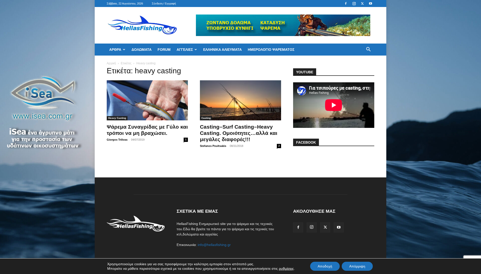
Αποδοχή (325, 266)
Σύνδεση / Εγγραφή (164, 3)
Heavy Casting (117, 118)
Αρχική (111, 63)
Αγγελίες (185, 50)
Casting (206, 118)
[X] (362, 3)
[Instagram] (354, 3)
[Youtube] (370, 3)
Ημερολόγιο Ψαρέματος (271, 50)
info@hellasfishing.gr (214, 245)
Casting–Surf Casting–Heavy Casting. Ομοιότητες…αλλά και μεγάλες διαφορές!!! (238, 133)
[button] (368, 50)
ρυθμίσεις (286, 268)
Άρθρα (115, 50)
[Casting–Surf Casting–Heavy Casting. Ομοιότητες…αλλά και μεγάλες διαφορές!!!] (240, 100)
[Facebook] (345, 3)
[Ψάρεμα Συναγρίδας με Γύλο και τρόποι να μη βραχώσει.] (147, 100)
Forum (164, 50)
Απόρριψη (357, 266)
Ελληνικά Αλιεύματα (222, 50)
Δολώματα (142, 50)
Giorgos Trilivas (117, 139)
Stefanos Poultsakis (213, 145)
